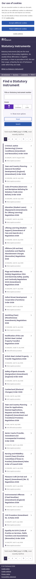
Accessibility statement (8, 577)
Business (15, 75)
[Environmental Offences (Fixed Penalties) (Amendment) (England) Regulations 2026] (18, 502)
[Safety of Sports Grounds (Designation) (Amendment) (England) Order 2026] (18, 377)
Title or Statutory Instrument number (17, 92)
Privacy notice (5, 574)
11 (23, 139)
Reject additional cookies (18, 29)
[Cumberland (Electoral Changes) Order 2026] (18, 394)
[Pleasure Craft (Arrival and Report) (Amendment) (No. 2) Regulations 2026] (18, 483)
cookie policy (10, 18)
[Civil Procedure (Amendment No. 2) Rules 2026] (18, 520)
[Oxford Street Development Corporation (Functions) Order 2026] (18, 303)
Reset (18, 119)
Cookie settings (18, 34)
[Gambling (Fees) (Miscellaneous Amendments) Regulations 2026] (18, 322)
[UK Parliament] (6, 39)
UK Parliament (5, 75)
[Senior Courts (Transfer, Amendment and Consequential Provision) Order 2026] (18, 440)
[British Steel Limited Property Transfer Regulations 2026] (18, 361)
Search (18, 124)
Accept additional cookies (18, 23)
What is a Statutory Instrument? (12, 69)
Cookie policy (5, 569)
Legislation (24, 75)
